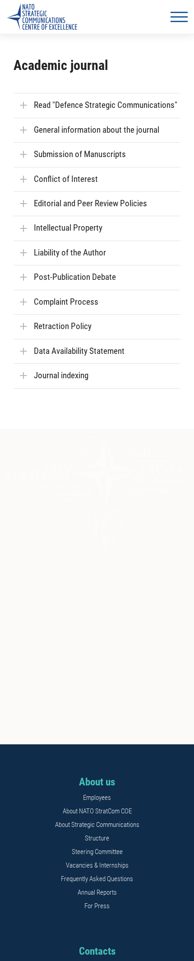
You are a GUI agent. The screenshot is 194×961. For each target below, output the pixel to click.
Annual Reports (97, 892)
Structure (97, 838)
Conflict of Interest (66, 179)
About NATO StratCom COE (97, 811)
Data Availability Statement (79, 351)
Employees (97, 798)
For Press (97, 906)
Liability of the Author (70, 253)
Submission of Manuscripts (80, 154)
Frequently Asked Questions (97, 879)
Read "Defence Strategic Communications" (105, 105)
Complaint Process (66, 302)
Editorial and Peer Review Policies (90, 204)
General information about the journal (96, 130)
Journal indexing (61, 376)
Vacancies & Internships (97, 865)
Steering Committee (97, 852)
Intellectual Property (68, 228)
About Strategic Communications (97, 825)
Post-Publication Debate (75, 277)
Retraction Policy (63, 326)
